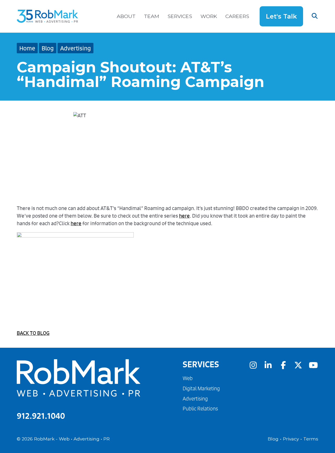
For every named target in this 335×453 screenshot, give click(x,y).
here (184, 215)
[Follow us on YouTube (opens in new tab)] (313, 364)
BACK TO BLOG (33, 333)
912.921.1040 (41, 416)
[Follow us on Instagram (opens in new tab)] (253, 364)
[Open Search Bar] (310, 16)
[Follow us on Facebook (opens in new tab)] (283, 364)
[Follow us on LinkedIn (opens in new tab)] (268, 364)
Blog (48, 48)
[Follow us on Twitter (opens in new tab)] (298, 364)
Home (27, 48)
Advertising (75, 48)
